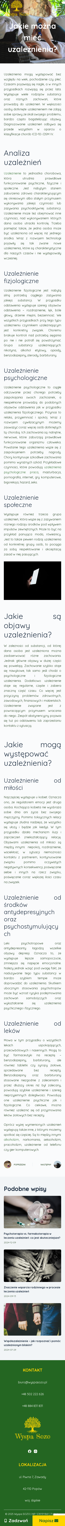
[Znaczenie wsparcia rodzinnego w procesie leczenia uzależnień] (32, 1265)
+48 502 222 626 (32, 1394)
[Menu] (58, 8)
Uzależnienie (12, 173)
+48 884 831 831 (32, 1406)
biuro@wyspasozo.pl (32, 1382)
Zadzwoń (18, 1520)
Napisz (46, 1520)
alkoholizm (11, 1140)
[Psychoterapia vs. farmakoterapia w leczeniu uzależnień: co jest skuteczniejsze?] (32, 1212)
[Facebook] (29, 1451)
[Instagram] (35, 1451)
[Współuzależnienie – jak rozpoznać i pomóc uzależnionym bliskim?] (32, 1319)
